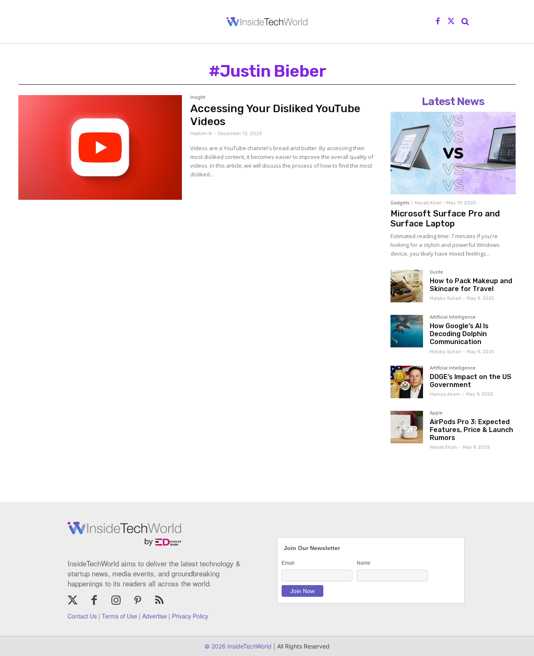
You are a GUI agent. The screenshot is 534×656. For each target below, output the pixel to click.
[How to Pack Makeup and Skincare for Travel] (406, 286)
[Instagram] (116, 601)
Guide (436, 272)
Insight (197, 97)
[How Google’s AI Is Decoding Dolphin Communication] (406, 331)
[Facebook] (438, 21)
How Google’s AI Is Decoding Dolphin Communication (459, 334)
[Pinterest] (138, 601)
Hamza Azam (445, 394)
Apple (436, 413)
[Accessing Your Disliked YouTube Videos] (100, 147)
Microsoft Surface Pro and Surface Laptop (445, 219)
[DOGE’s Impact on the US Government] (406, 382)
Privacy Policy (190, 616)
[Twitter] (451, 21)
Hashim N (201, 133)
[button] (465, 22)
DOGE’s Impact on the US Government (470, 381)
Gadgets (399, 203)
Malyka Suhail (445, 298)
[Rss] (159, 601)
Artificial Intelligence (453, 317)
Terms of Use (119, 616)
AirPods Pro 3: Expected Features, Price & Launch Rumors (471, 430)
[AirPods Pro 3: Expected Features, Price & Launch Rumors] (406, 427)
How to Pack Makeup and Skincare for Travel (471, 285)
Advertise (154, 616)
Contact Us (82, 616)
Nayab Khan (428, 203)
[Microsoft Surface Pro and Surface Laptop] (453, 153)
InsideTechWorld (249, 646)
